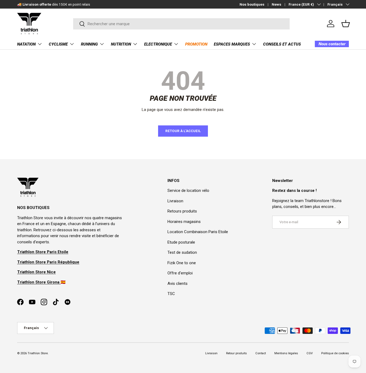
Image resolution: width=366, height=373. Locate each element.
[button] (346, 23)
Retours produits (182, 211)
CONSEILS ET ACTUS (282, 44)
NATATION (26, 44)
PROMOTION (196, 44)
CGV (310, 353)
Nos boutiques (252, 4)
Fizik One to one (181, 262)
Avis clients (177, 283)
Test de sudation (182, 252)
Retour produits (236, 353)
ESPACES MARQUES (232, 44)
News (276, 4)
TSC (171, 293)
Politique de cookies (335, 353)
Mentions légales (286, 353)
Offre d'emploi (180, 273)
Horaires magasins (184, 221)
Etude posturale (181, 242)
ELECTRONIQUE (158, 44)
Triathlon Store (38, 353)
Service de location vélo (188, 190)
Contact (260, 353)
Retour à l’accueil (183, 131)
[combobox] (181, 23)
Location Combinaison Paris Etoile (197, 231)
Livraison (175, 201)
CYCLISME (58, 44)
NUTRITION (121, 44)
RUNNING (89, 44)
